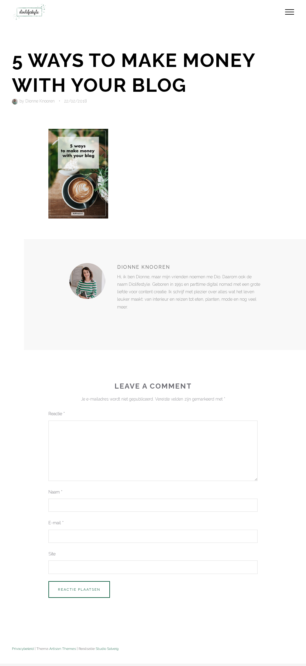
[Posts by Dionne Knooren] (15, 101)
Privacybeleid (23, 649)
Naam (55, 491)
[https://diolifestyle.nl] (121, 319)
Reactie (56, 413)
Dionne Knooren (40, 101)
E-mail (56, 522)
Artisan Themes (62, 649)
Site (52, 553)
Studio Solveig (107, 649)
